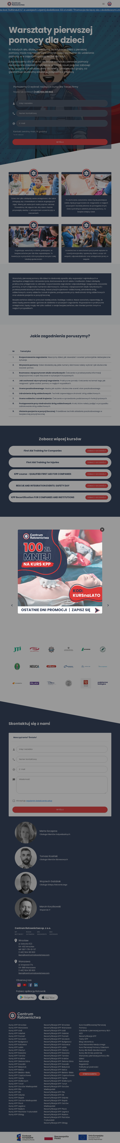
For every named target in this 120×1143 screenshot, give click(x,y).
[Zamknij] (102, 529)
